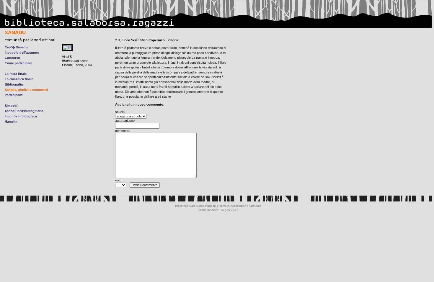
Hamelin (11, 121)
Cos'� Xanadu (16, 47)
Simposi (11, 105)
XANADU (15, 32)
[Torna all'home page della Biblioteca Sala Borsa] (89, 27)
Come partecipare (18, 63)
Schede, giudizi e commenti (26, 89)
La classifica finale (19, 79)
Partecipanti (14, 95)
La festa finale (16, 74)
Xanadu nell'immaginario (24, 111)
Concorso (12, 58)
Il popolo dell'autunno (22, 52)
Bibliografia (14, 84)
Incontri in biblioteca (21, 116)
